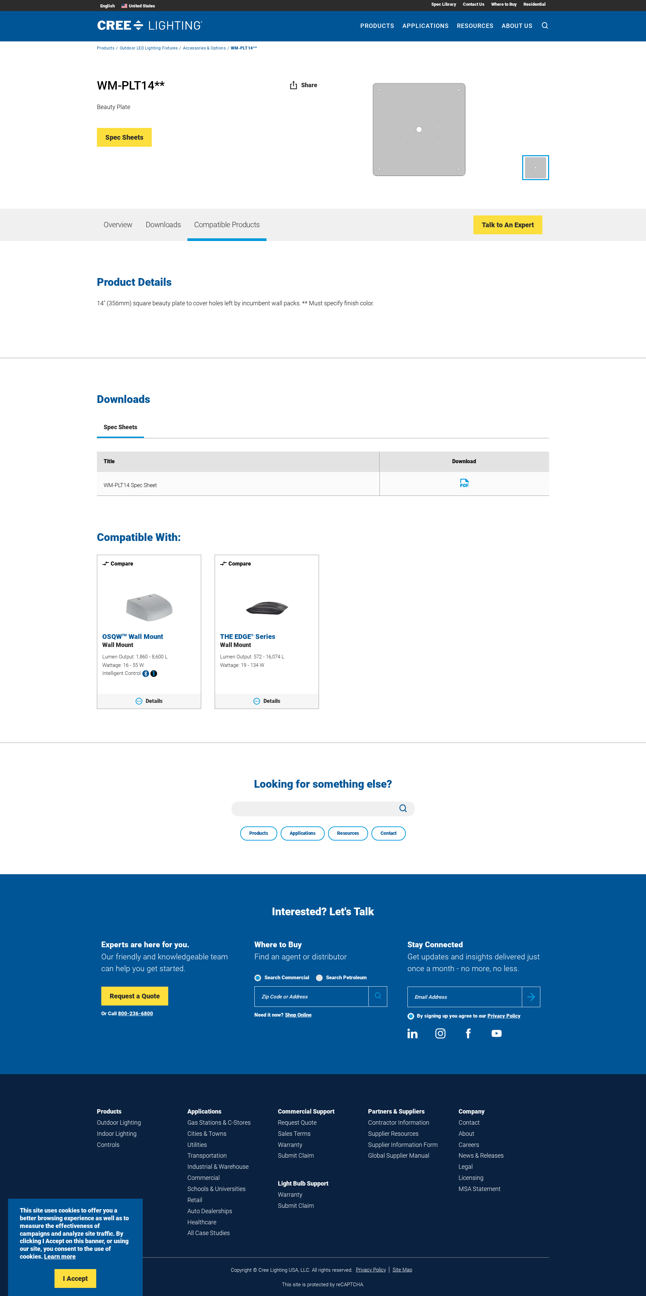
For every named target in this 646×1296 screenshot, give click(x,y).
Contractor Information (398, 1122)
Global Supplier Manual (398, 1155)
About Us (517, 25)
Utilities (197, 1144)
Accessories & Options (204, 48)
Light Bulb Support (303, 1183)
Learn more (60, 1256)
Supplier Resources (393, 1133)
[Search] (545, 26)
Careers (469, 1144)
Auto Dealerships (209, 1211)
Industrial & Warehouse (218, 1166)
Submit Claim (296, 1155)
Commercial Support (306, 1111)
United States (142, 5)
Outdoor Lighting (119, 1122)
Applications (425, 25)
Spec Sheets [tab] (120, 427)
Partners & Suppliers (396, 1111)
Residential (535, 4)
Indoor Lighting (117, 1133)
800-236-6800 (135, 1014)
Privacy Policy (504, 1016)
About (466, 1133)
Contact (389, 833)
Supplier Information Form (403, 1144)
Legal (466, 1166)
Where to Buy (504, 4)
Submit (531, 997)
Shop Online (298, 1015)
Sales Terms (294, 1133)
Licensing (471, 1177)
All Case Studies (208, 1232)
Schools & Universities (216, 1188)
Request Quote (297, 1122)
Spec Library (443, 4)
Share (309, 85)
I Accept (75, 1278)
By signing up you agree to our (469, 1016)
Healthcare (201, 1222)
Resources (475, 25)
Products (377, 25)
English (107, 5)
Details (154, 701)
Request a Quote (135, 996)
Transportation (207, 1155)
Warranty (290, 1144)
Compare (122, 563)
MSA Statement (480, 1188)
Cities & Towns (206, 1133)
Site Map (402, 1270)
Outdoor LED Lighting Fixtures (149, 48)
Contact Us (474, 4)
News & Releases (481, 1155)
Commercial (203, 1177)
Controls (108, 1144)
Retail (194, 1199)
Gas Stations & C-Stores (219, 1122)
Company (472, 1111)
